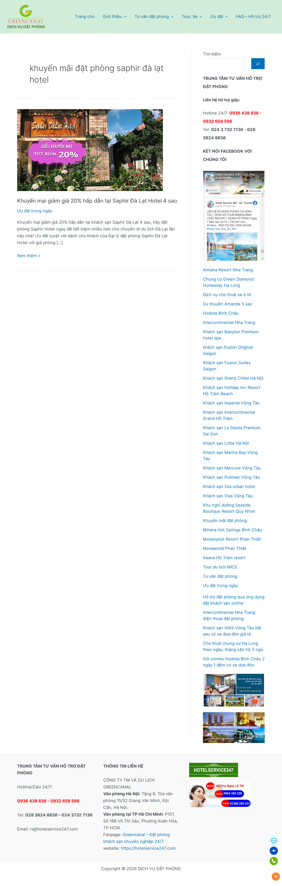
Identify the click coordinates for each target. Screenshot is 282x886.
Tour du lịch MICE (220, 567)
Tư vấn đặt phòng (152, 16)
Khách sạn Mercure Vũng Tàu (232, 467)
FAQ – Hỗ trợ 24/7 (253, 16)
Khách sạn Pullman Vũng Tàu (231, 477)
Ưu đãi (216, 16)
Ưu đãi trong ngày (34, 210)
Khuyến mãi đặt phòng (225, 520)
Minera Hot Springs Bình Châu (232, 529)
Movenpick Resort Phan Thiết (232, 539)
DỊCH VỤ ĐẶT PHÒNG (26, 27)
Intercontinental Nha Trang (229, 322)
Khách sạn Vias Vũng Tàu (228, 495)
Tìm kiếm (212, 54)
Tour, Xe (190, 16)
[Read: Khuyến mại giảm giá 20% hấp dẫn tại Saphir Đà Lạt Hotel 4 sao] (90, 149)
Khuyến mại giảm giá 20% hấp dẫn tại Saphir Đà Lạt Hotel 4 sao (97, 200)
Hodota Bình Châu (221, 313)
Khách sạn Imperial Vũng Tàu (231, 402)
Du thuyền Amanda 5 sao (227, 303)
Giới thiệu (112, 16)
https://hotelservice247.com (148, 848)
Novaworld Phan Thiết (224, 548)
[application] (124, 16)
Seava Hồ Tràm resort (224, 557)
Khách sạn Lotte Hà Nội (226, 443)
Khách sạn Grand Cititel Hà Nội (233, 378)
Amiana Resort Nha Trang (228, 269)
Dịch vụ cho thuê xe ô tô (227, 294)
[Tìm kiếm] (258, 63)
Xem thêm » (28, 256)
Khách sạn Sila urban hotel (229, 486)
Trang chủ (85, 16)
